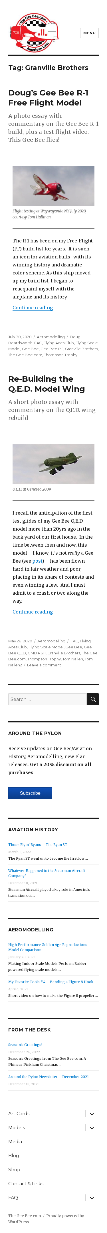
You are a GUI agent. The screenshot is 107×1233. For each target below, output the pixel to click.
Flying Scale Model (46, 647)
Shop (14, 1169)
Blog (13, 1155)
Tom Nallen (72, 659)
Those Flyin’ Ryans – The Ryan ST (37, 844)
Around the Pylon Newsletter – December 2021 (48, 1077)
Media (15, 1141)
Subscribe (30, 793)
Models (16, 1127)
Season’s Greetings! (25, 1045)
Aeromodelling (51, 336)
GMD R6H (37, 653)
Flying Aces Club (59, 342)
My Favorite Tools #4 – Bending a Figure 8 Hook (50, 982)
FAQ (13, 1197)
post (37, 561)
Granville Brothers (81, 348)
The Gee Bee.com (25, 354)
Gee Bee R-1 (52, 348)
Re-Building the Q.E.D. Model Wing (46, 384)
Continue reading (33, 307)
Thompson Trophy (60, 354)
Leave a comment (44, 665)
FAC (38, 342)
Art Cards (18, 1113)
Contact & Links (25, 1183)
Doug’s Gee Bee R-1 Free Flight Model (48, 97)
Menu (89, 33)
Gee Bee (30, 348)
